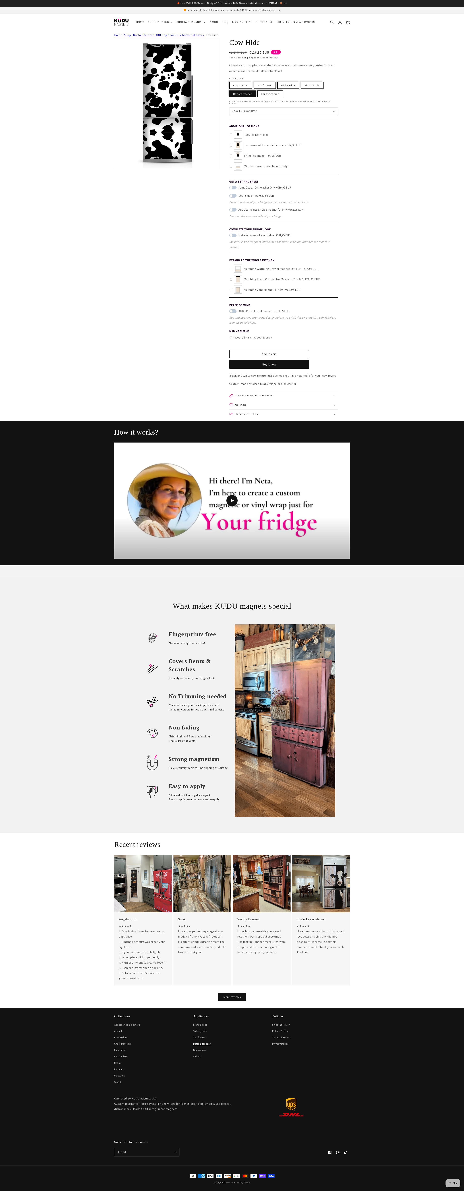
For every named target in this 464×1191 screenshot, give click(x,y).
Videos (197, 1056)
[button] (332, 22)
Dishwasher (288, 85)
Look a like (120, 1056)
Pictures (119, 1069)
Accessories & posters (127, 1024)
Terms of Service (281, 1037)
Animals (118, 1031)
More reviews (232, 997)
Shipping (248, 57)
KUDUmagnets (226, 1183)
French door (240, 85)
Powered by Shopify (241, 1183)
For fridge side (270, 94)
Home (118, 35)
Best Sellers (120, 1037)
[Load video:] (232, 501)
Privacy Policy (280, 1043)
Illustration (120, 1050)
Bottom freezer (242, 94)
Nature (118, 1063)
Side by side (312, 85)
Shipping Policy (281, 1024)
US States (119, 1075)
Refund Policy (280, 1031)
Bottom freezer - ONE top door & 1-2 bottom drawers (168, 35)
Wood (117, 1082)
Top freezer (265, 85)
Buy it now (269, 364)
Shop (127, 35)
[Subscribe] (175, 1152)
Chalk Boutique (122, 1043)
